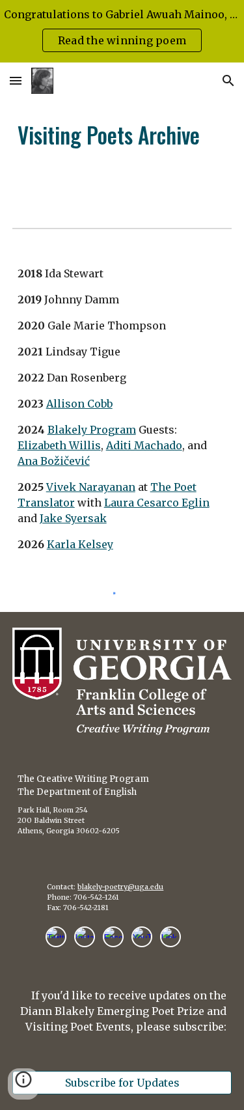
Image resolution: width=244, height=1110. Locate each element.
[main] (122, 135)
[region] (122, 31)
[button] (15, 80)
